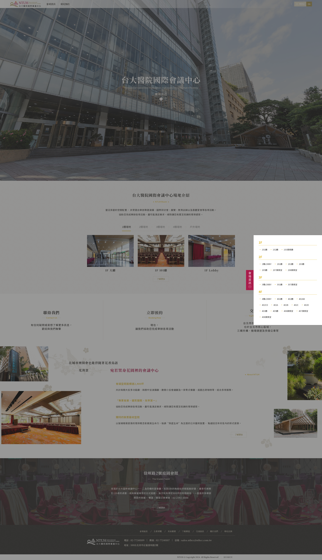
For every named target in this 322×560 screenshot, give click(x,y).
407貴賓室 (303, 310)
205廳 (264, 270)
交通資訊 (200, 531)
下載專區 (186, 531)
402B (286, 304)
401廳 (279, 298)
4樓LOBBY (266, 298)
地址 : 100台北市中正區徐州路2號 (141, 545)
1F (260, 242)
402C (296, 304)
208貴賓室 (292, 270)
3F (260, 277)
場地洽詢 (228, 531)
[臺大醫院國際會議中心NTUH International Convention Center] (25, 4)
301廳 (279, 284)
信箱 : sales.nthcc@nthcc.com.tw (193, 540)
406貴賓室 (288, 310)
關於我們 (214, 531)
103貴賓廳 (288, 249)
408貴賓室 (266, 316)
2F (260, 257)
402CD (265, 304)
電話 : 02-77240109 (134, 540)
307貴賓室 (292, 284)
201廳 (279, 264)
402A (275, 304)
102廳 (275, 249)
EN (309, 4)
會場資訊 (50, 4)
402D (306, 304)
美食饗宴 (172, 531)
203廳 (301, 264)
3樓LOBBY (266, 284)
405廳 (275, 310)
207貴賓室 (277, 270)
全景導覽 (158, 531)
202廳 (290, 264)
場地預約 (65, 4)
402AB (302, 298)
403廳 (264, 310)
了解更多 (161, 278)
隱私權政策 (228, 557)
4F (260, 291)
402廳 (290, 298)
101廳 (264, 249)
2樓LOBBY (266, 264)
